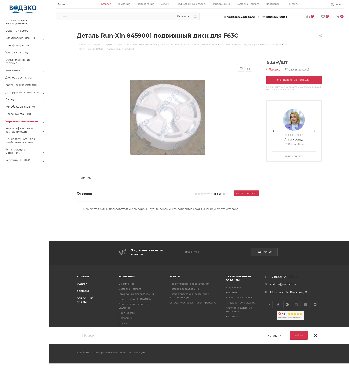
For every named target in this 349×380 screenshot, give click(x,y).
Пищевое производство (240, 302)
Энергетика (233, 316)
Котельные (232, 292)
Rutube (296, 304)
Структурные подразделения (137, 293)
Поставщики (126, 317)
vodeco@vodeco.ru (241, 17)
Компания (127, 276)
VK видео (306, 304)
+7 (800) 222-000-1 (274, 17)
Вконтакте (269, 304)
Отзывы (86, 178)
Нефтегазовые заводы (239, 297)
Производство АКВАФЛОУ (135, 298)
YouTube (287, 304)
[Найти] (195, 16)
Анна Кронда (293, 139)
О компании (126, 283)
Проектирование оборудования (189, 283)
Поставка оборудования (184, 288)
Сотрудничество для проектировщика (192, 302)
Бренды (83, 290)
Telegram (278, 304)
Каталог (83, 276)
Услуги (82, 283)
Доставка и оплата (130, 288)
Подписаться (264, 252)
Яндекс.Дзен (315, 304)
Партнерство (127, 312)
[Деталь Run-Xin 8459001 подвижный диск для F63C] (168, 117)
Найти (299, 335)
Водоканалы (233, 287)
